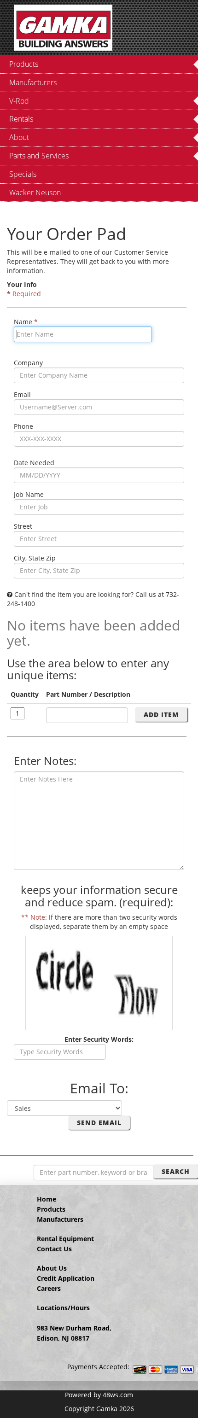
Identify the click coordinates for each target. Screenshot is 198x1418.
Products (51, 1209)
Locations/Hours (63, 1307)
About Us (52, 1268)
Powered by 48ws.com (99, 1394)
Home (46, 1199)
